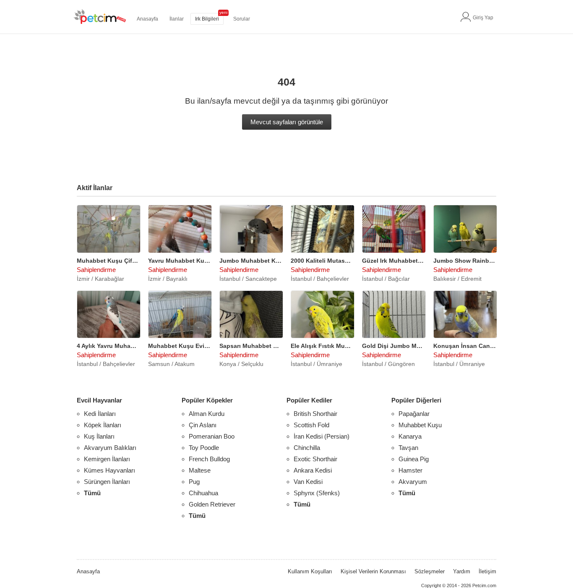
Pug (194, 481)
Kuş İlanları (99, 436)
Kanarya (410, 436)
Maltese (200, 470)
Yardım (461, 571)
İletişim (487, 571)
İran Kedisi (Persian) (321, 436)
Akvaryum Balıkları (110, 447)
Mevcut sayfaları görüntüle (286, 121)
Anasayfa (147, 19)
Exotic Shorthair (315, 459)
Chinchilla (307, 447)
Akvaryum (412, 481)
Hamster (410, 470)
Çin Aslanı (202, 425)
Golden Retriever (212, 504)
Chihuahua (203, 493)
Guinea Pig (413, 459)
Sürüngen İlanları (107, 481)
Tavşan (408, 447)
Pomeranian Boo (211, 436)
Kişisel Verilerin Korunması (373, 571)
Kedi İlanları (100, 413)
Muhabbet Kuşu (420, 425)
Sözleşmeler (429, 571)
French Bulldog (209, 459)
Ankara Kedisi (313, 470)
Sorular (241, 19)
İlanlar (176, 19)
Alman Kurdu (206, 413)
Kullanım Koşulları (310, 571)
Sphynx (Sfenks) (317, 493)
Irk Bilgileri (207, 19)
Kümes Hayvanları (109, 470)
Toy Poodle (204, 447)
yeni (223, 12)
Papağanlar (414, 413)
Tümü (92, 493)
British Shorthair (315, 413)
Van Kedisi (308, 481)
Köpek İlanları (102, 425)
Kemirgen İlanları (107, 459)
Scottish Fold (311, 425)
